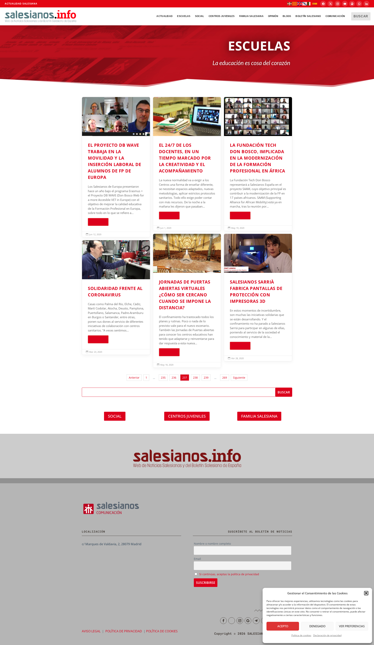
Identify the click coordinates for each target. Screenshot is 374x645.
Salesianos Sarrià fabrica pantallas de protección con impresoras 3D (258, 297)
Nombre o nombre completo (212, 543)
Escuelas (183, 16)
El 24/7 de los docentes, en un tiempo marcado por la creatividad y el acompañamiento (187, 164)
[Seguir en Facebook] (223, 620)
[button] (366, 593)
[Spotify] (352, 4)
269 (224, 377)
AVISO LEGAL (91, 631)
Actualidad (164, 16)
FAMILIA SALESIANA (259, 416)
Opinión (273, 16)
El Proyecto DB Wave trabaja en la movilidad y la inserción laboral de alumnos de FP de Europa (116, 167)
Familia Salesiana (251, 16)
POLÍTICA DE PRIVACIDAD (123, 631)
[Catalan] (294, 3)
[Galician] (304, 3)
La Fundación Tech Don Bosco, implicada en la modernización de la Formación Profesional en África (258, 164)
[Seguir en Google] (248, 620)
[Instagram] (337, 4)
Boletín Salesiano (308, 16)
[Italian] (309, 3)
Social (199, 16)
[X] (330, 4)
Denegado (317, 626)
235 (163, 377)
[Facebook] (323, 4)
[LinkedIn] (366, 4)
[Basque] (289, 3)
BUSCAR (361, 16)
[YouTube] (345, 4)
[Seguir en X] (231, 620)
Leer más (98, 222)
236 (174, 377)
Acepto (282, 626)
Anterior (134, 377)
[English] (299, 3)
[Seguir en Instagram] (239, 620)
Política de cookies (301, 635)
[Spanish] (315, 3)
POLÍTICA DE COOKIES (162, 631)
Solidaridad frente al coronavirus (116, 297)
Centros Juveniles (222, 16)
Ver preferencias (352, 626)
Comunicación (335, 16)
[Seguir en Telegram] (256, 620)
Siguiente (239, 377)
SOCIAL (115, 416)
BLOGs (287, 16)
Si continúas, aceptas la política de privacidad (229, 574)
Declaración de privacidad (327, 635)
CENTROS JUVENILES (187, 416)
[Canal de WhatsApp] (359, 4)
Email (197, 559)
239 (206, 377)
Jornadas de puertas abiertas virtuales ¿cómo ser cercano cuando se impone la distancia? (187, 301)
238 (195, 377)
